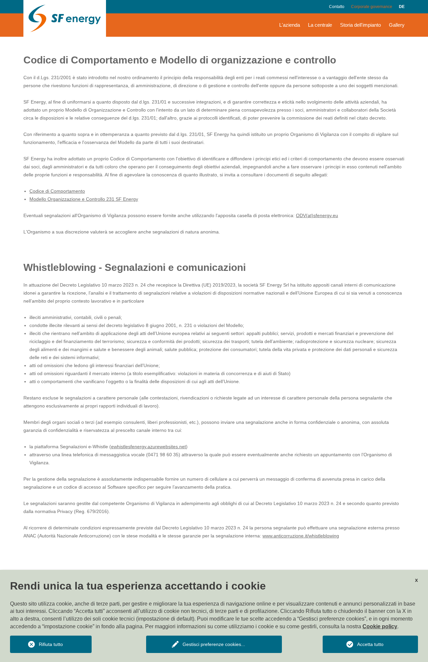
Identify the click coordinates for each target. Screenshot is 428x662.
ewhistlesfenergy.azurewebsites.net (148, 446)
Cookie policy (379, 626)
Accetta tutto (370, 644)
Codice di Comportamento (57, 191)
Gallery (397, 25)
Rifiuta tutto (51, 644)
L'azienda (289, 25)
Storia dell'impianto (360, 25)
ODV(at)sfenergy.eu (317, 215)
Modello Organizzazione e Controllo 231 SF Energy (83, 199)
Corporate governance (371, 6)
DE (402, 6)
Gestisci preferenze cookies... (214, 644)
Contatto (336, 6)
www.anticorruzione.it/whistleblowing (300, 535)
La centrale (320, 25)
